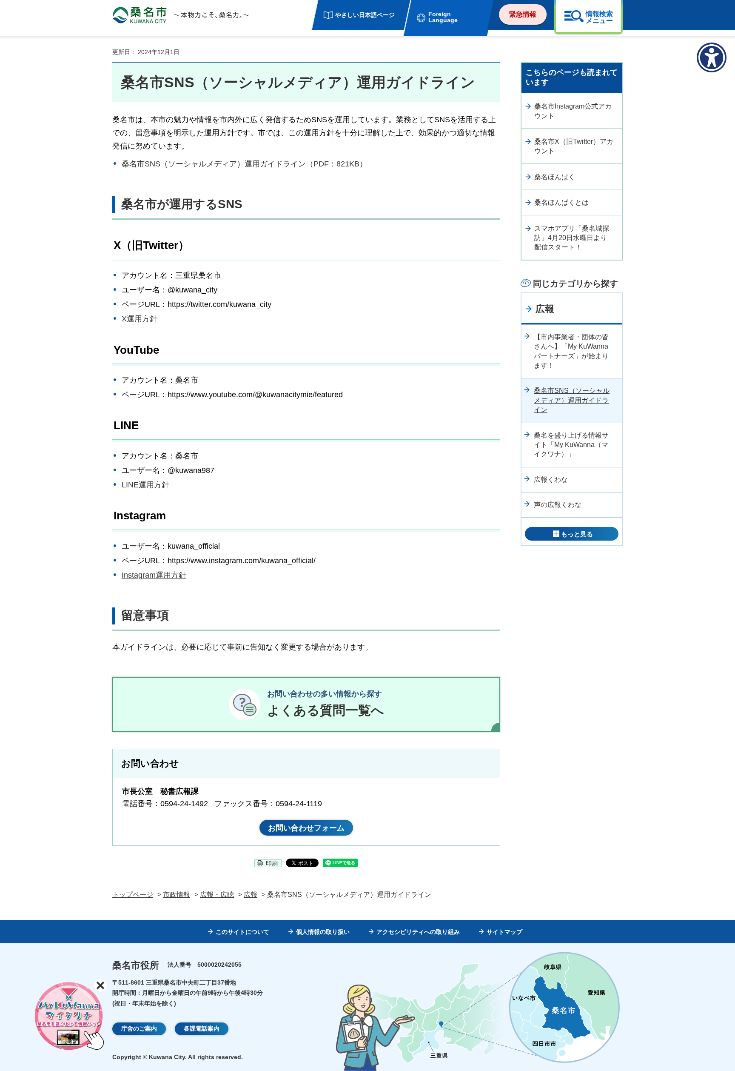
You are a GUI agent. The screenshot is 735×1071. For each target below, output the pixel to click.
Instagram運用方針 (154, 575)
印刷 (272, 863)
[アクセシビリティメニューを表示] (711, 57)
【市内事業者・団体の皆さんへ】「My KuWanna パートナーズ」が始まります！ (571, 351)
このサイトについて (242, 931)
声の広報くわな (557, 504)
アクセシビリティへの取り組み (418, 931)
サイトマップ (504, 931)
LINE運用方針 (145, 485)
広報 (545, 309)
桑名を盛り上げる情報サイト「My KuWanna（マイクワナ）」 (571, 445)
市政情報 (176, 894)
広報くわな (551, 479)
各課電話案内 (201, 1028)
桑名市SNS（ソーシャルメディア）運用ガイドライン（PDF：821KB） (244, 164)
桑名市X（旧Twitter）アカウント (573, 146)
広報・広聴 (217, 894)
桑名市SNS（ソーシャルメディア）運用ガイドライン (572, 400)
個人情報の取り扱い (323, 931)
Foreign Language (443, 17)
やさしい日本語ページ (365, 14)
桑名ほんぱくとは (561, 202)
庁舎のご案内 (139, 1028)
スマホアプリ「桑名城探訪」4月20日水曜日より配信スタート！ (571, 238)
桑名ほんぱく (554, 176)
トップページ (132, 894)
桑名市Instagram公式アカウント (573, 111)
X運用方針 (139, 319)
